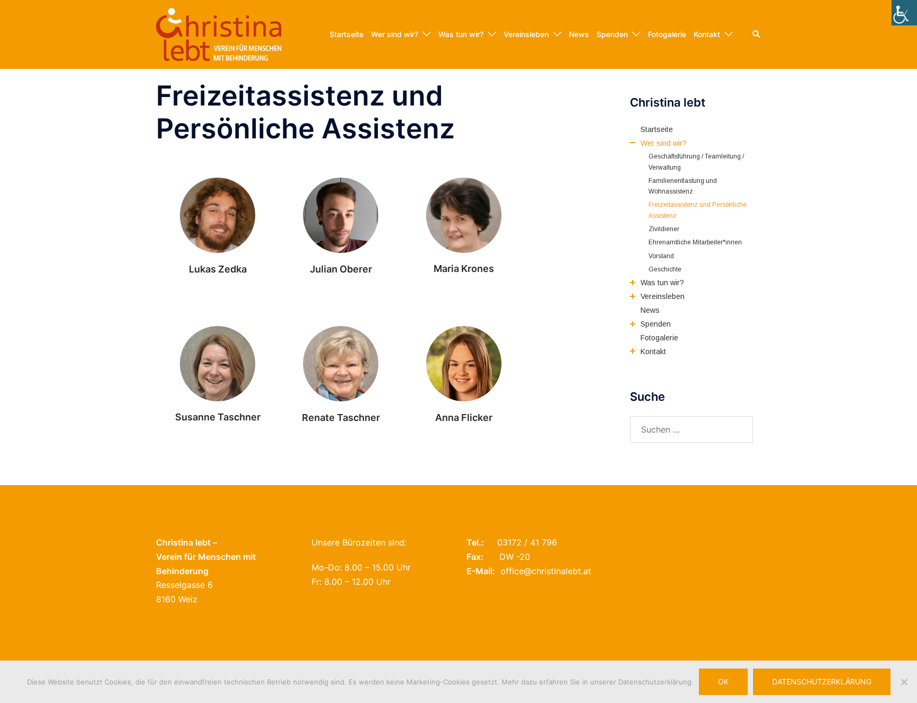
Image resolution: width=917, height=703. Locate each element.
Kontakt (707, 34)
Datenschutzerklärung (821, 681)
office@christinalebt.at (545, 571)
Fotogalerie (667, 34)
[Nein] (903, 681)
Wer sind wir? (394, 34)
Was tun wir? (460, 34)
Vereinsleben (526, 34)
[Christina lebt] (218, 33)
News (579, 34)
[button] (756, 34)
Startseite (347, 34)
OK (723, 681)
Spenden (612, 34)
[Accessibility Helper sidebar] (904, 12)
